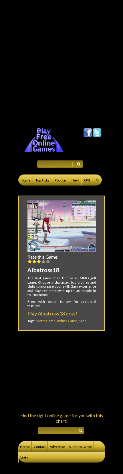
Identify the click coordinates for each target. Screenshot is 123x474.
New (75, 180)
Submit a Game (80, 446)
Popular (60, 180)
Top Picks (42, 180)
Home (25, 180)
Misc (82, 321)
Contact (40, 446)
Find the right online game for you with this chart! (61, 418)
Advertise (57, 446)
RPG (87, 180)
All (98, 180)
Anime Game (67, 321)
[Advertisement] (61, 61)
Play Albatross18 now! (52, 313)
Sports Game (45, 321)
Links (24, 457)
